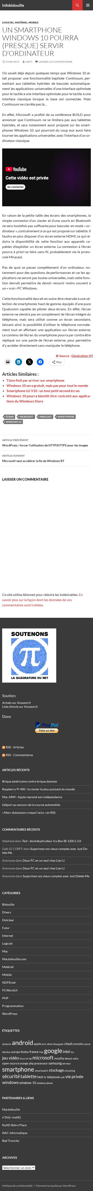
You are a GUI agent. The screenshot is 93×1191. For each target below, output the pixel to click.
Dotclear (8, 920)
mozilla (59, 1058)
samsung (55, 1063)
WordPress (9, 1013)
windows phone (45, 1083)
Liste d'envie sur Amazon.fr (20, 706)
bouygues (58, 1044)
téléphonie (53, 1077)
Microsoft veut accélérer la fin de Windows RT (33, 458)
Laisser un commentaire (55, 61)
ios (72, 1052)
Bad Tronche (10, 1140)
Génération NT (82, 356)
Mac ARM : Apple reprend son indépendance (32, 797)
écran (10, 416)
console (77, 1044)
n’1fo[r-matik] (11, 1117)
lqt (30, 1058)
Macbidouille (11, 1109)
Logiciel (8, 22)
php (31, 1063)
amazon (6, 1044)
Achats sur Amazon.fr (16, 703)
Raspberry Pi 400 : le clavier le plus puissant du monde (38, 789)
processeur (41, 1063)
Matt (28, 61)
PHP (5, 998)
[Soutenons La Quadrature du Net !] (29, 655)
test (40, 1077)
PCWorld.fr (10, 990)
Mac (5, 951)
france (33, 1052)
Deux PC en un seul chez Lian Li (44, 860)
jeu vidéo (10, 1057)
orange (24, 1063)
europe (15, 1052)
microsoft (27, 416)
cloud (68, 1044)
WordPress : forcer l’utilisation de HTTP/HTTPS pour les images (45, 442)
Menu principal (88, 5)
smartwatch (41, 1070)
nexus (68, 1058)
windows (10, 1082)
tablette (29, 1076)
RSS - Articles (14, 747)
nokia (76, 1058)
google (53, 1050)
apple (37, 1044)
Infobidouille (13, 5)
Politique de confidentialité (17, 1185)
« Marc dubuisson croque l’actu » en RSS (28, 812)
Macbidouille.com (14, 959)
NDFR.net (9, 982)
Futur (6, 928)
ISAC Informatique (14, 1133)
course (86, 1044)
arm (44, 1044)
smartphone (66, 416)
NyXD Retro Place (14, 1125)
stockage (56, 1070)
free (41, 1052)
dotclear (6, 1052)
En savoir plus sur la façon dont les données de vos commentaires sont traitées (42, 599)
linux (22, 1058)
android (22, 1042)
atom (50, 1044)
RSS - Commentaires (19, 755)
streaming (69, 1070)
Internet (7, 935)
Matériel (21, 22)
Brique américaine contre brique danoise (29, 781)
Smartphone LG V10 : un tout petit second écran (43, 391)
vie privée (74, 1076)
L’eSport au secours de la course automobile (31, 805)
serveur (66, 1063)
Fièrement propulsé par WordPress (55, 1185)
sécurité (11, 1076)
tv (45, 1077)
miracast (46, 416)
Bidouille (8, 904)
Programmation (13, 1006)
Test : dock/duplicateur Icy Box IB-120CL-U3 (51, 841)
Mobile (33, 22)
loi (27, 1058)
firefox (25, 1052)
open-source (10, 1063)
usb (63, 1077)
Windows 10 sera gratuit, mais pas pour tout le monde (47, 385)
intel (66, 1051)
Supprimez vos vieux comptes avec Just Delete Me (56, 876)
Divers (6, 912)
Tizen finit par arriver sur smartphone (35, 380)
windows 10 (13, 421)
